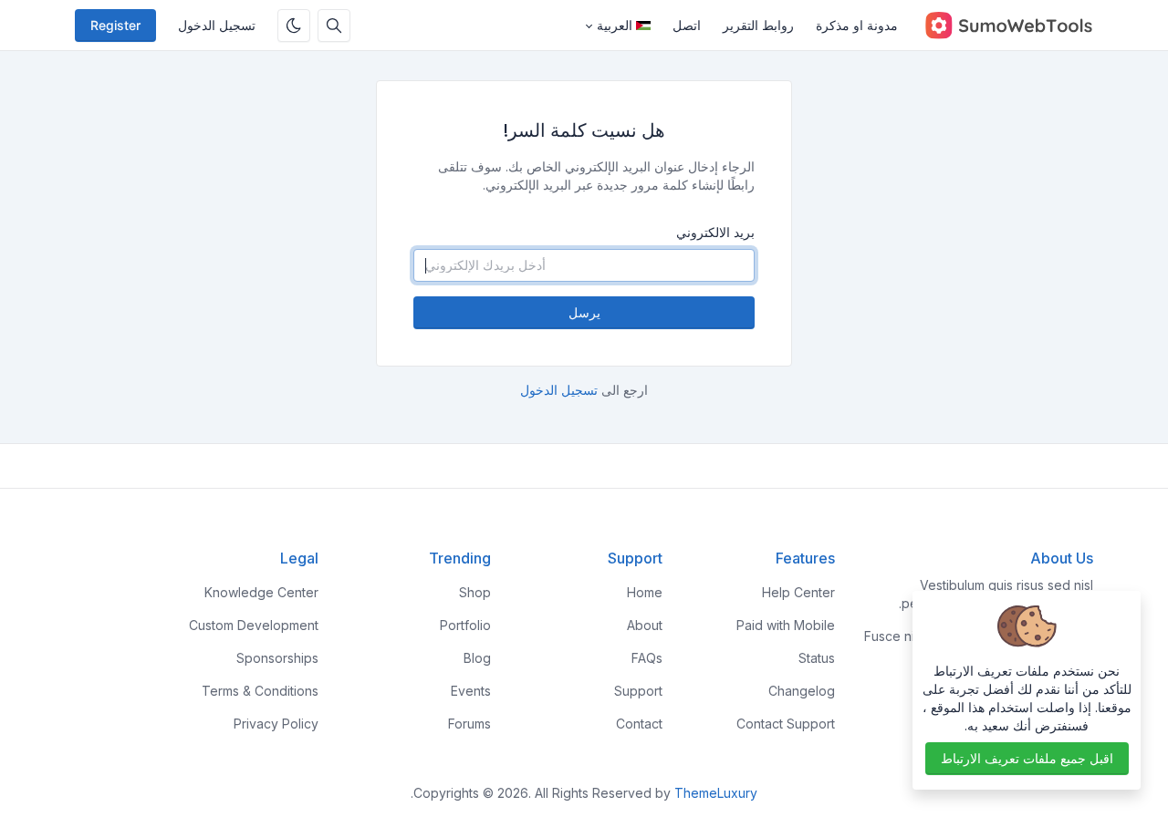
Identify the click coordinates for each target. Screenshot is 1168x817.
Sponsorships (277, 658)
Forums (469, 723)
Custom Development (253, 625)
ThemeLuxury (715, 793)
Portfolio (465, 625)
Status (816, 658)
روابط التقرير (758, 25)
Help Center (798, 592)
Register (115, 25)
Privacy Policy (276, 723)
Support (638, 690)
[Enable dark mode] (293, 25)
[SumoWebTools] (1001, 25)
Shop (475, 592)
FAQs (646, 658)
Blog (477, 658)
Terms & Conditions (260, 690)
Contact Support (785, 723)
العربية (614, 25)
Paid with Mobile (785, 625)
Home (644, 592)
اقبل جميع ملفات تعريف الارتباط (1027, 758)
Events (471, 690)
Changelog (801, 690)
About (644, 625)
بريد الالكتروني (715, 232)
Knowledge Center (261, 592)
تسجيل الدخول (217, 25)
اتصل (687, 25)
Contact (639, 723)
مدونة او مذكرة (857, 25)
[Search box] (334, 25)
